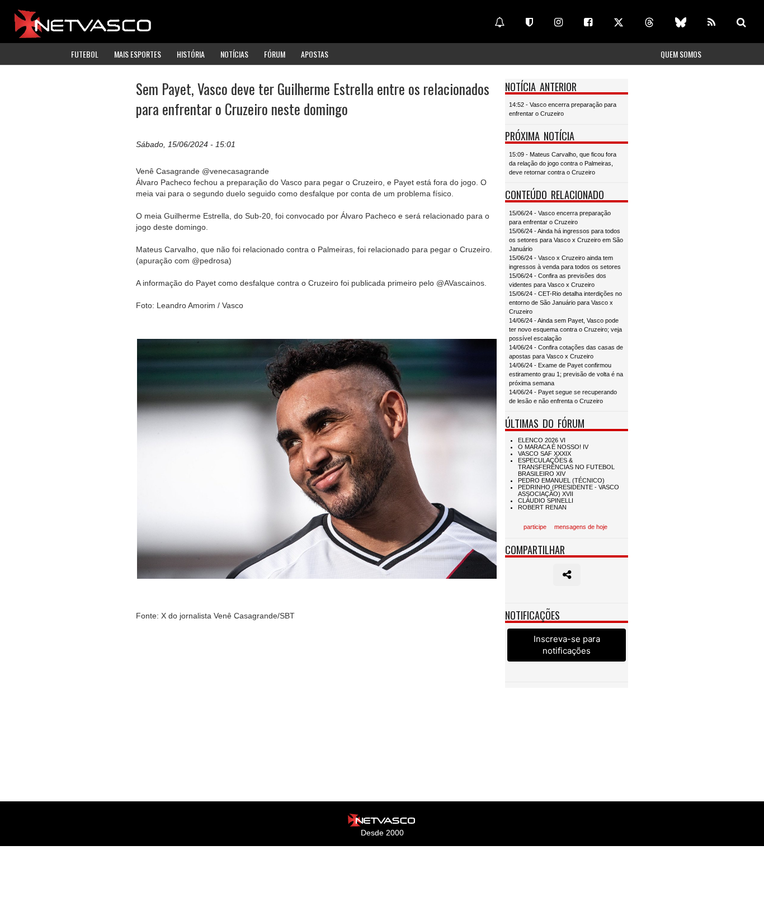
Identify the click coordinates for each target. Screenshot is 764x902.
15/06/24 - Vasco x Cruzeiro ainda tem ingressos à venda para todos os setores (565, 262)
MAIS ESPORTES (137, 54)
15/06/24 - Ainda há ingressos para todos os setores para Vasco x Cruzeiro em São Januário (566, 240)
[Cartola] (529, 22)
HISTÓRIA (191, 54)
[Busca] (741, 22)
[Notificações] (499, 22)
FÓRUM (274, 54)
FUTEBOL (84, 54)
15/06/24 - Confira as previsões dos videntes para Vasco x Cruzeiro (557, 280)
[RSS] (711, 22)
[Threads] (649, 22)
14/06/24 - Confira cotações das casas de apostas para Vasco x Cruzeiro (566, 352)
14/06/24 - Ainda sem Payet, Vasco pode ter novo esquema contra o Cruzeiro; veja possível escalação (565, 329)
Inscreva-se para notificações (567, 645)
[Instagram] (558, 22)
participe (535, 526)
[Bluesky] (681, 22)
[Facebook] (588, 22)
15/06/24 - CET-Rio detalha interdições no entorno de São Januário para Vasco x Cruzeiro (565, 302)
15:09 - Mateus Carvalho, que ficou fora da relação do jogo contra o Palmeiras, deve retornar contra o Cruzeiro (562, 163)
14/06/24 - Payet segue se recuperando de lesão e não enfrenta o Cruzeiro (563, 396)
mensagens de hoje (580, 526)
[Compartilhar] (567, 575)
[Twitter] (618, 22)
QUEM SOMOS (681, 54)
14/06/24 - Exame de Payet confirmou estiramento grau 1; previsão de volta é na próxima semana (566, 374)
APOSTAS (314, 54)
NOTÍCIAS (234, 54)
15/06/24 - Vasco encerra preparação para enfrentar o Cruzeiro (560, 217)
